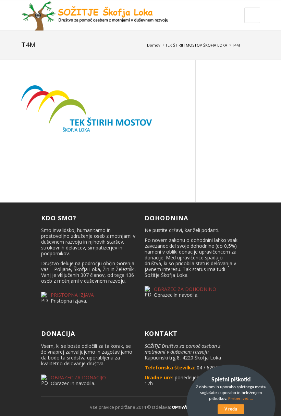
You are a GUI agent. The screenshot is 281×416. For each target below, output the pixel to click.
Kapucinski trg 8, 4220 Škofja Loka (183, 357)
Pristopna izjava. (69, 300)
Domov (153, 45)
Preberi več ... (240, 398)
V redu (230, 409)
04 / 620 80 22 (213, 367)
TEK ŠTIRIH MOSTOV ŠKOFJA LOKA (196, 45)
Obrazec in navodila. (176, 295)
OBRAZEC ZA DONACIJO (78, 377)
